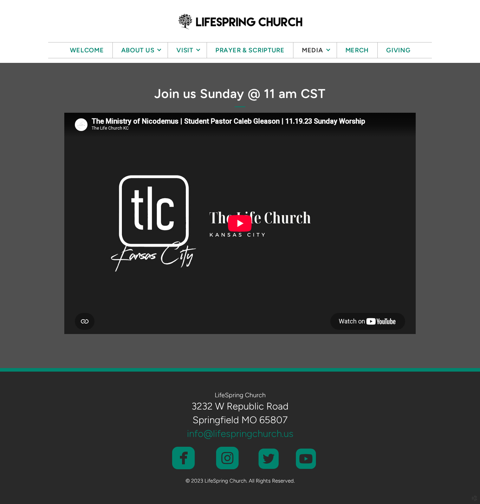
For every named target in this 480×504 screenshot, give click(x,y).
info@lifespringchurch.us (240, 433)
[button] (183, 459)
